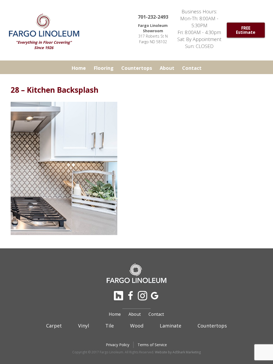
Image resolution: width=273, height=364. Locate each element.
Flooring (104, 68)
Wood (136, 325)
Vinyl (83, 325)
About (167, 68)
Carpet (54, 325)
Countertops (136, 68)
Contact (192, 68)
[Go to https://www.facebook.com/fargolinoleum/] (130, 296)
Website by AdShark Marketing (178, 352)
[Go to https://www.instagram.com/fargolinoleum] (142, 296)
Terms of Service (152, 344)
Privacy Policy (117, 344)
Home (78, 68)
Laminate (170, 325)
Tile (109, 325)
